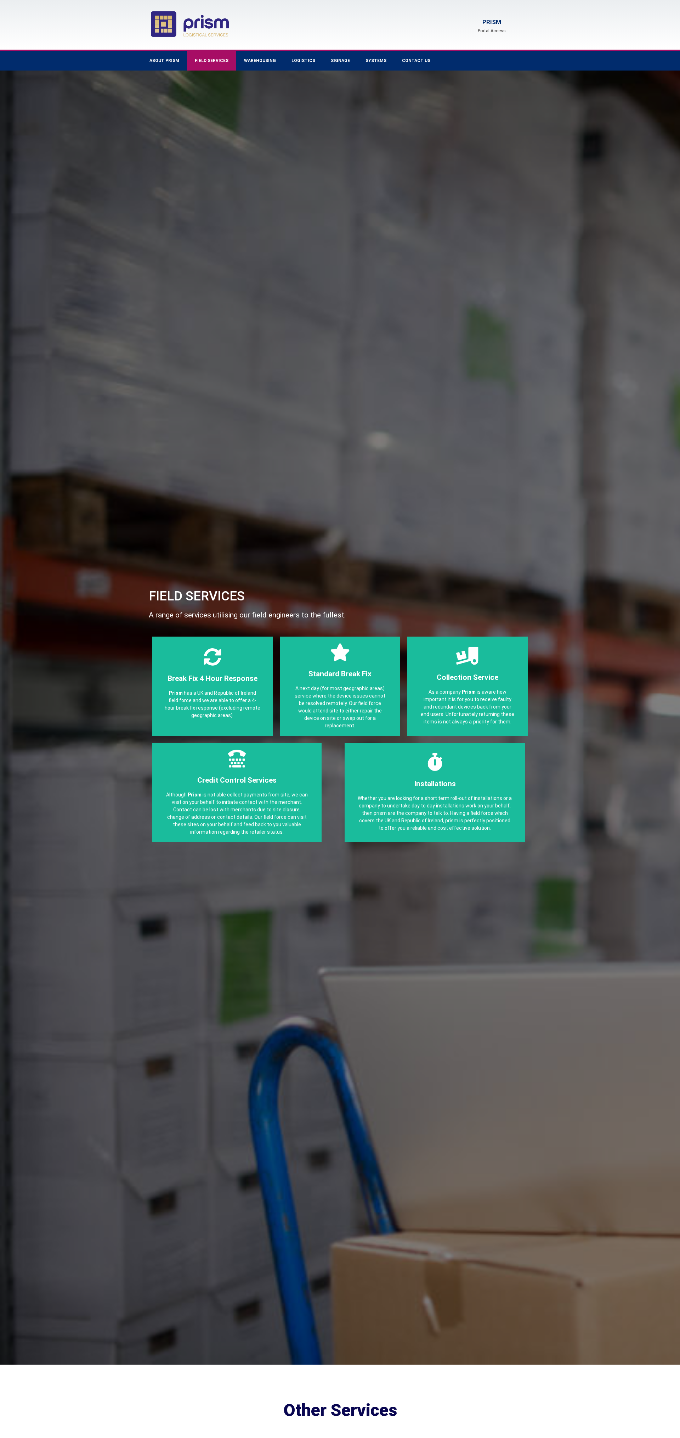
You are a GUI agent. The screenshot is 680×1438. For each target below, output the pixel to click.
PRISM (491, 22)
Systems (376, 60)
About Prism (164, 60)
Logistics (303, 60)
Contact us (416, 60)
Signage (340, 60)
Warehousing (260, 60)
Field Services (211, 60)
